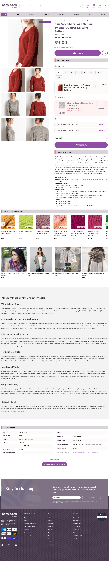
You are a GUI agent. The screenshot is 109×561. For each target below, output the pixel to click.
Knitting (46, 14)
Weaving (76, 14)
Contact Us (76, 517)
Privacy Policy (64, 502)
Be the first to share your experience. (54, 464)
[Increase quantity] (103, 104)
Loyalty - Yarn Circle (30, 524)
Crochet (61, 14)
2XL (91, 73)
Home (55, 20)
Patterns (31, 14)
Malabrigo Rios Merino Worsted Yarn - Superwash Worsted (60, 233)
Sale (90, 14)
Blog (25, 517)
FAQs (74, 533)
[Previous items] (3, 224)
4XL (59, 77)
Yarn (17, 14)
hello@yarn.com (77, 539)
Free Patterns (52, 545)
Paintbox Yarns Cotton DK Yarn (25, 232)
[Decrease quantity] (98, 104)
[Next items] (106, 224)
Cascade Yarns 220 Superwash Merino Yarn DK (93, 233)
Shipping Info (76, 521)
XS (59, 73)
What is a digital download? (65, 48)
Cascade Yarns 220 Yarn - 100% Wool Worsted (8, 232)
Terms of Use (28, 533)
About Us (26, 521)
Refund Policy (76, 524)
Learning (104, 14)
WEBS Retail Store (29, 527)
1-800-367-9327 (77, 536)
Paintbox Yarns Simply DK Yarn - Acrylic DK (42, 232)
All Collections (52, 542)
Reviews (26, 530)
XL (84, 73)
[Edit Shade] (62, 113)
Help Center (76, 527)
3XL (99, 73)
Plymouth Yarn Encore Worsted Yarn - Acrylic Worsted (77, 233)
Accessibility (76, 530)
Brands (50, 521)
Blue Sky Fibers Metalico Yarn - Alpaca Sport (85, 452)
